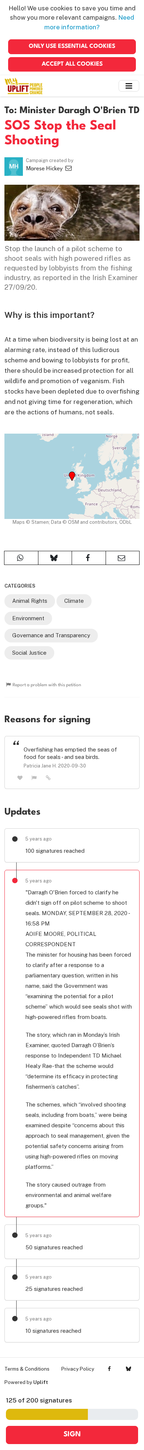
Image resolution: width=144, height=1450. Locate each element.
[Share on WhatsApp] (21, 558)
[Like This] (20, 777)
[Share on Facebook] (89, 558)
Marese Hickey (45, 169)
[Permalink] (48, 777)
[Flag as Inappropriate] (34, 777)
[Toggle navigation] (129, 86)
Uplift (40, 1382)
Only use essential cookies (72, 46)
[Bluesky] (128, 1368)
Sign (72, 1434)
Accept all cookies (72, 64)
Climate (74, 601)
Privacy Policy (77, 1369)
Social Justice (29, 653)
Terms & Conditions (26, 1369)
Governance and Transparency (51, 635)
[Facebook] (109, 1368)
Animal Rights (29, 601)
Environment (28, 618)
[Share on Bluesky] (55, 558)
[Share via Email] (123, 558)
